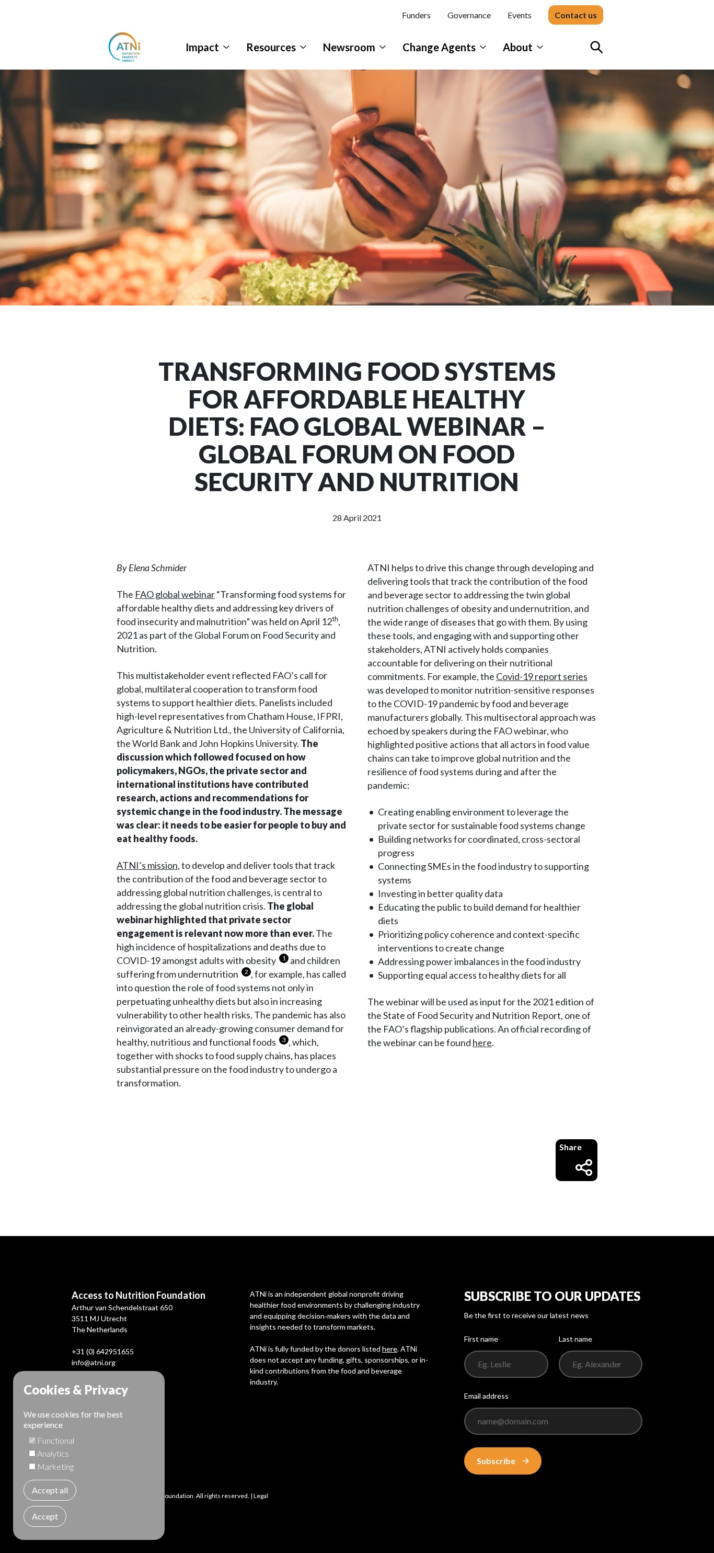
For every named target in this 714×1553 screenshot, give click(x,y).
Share (570, 1147)
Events (520, 15)
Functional (55, 1440)
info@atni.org (94, 1362)
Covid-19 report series (542, 676)
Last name (575, 1338)
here (482, 1042)
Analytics (53, 1453)
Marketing (55, 1466)
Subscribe (496, 1461)
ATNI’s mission (147, 865)
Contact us (576, 15)
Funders (416, 15)
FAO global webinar (175, 594)
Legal (261, 1496)
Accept (45, 1516)
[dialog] (89, 1455)
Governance (469, 15)
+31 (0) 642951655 (103, 1351)
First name (481, 1338)
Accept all (50, 1490)
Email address (486, 1395)
